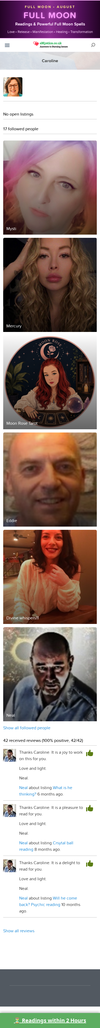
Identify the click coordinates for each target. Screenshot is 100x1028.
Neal (23, 787)
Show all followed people (26, 728)
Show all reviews (18, 931)
